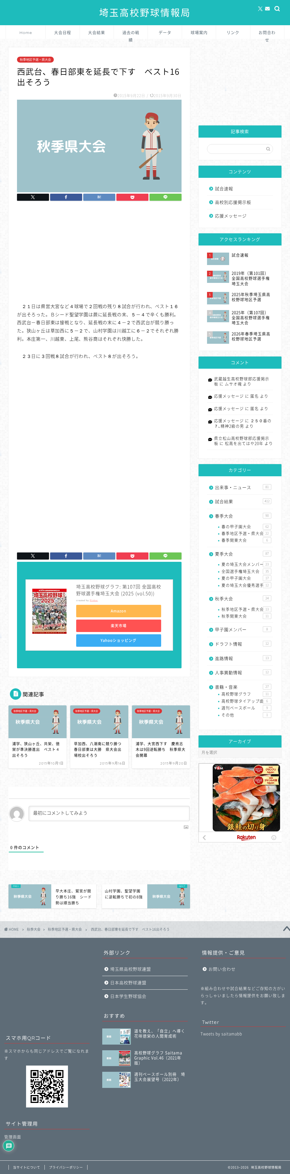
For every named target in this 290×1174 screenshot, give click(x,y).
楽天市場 (119, 625)
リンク (233, 32)
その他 (244, 715)
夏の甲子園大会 (245, 578)
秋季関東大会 (245, 616)
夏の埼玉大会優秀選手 (245, 585)
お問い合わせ (222, 969)
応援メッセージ (231, 216)
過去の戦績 (130, 34)
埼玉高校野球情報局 (145, 12)
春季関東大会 (244, 540)
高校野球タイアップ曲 (244, 701)
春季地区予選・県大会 (245, 533)
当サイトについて (26, 1167)
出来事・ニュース (242, 487)
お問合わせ (267, 34)
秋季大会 (242, 599)
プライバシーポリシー (66, 1167)
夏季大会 (242, 554)
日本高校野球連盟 (128, 983)
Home (26, 32)
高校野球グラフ (245, 694)
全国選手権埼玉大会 (245, 571)
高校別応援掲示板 (233, 202)
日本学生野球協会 (128, 996)
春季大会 (242, 516)
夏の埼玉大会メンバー (245, 564)
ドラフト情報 (242, 644)
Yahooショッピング (119, 640)
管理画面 (12, 1137)
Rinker (94, 600)
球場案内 (199, 32)
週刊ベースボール (244, 708)
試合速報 (224, 189)
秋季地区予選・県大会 (35, 59)
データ (165, 32)
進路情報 (242, 658)
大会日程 (62, 32)
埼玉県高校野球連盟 (130, 969)
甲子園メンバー (241, 629)
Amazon (118, 611)
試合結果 (242, 502)
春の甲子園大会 (245, 527)
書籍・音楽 (242, 687)
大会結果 (96, 32)
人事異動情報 (242, 673)
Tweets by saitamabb (221, 1034)
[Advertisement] (99, 252)
